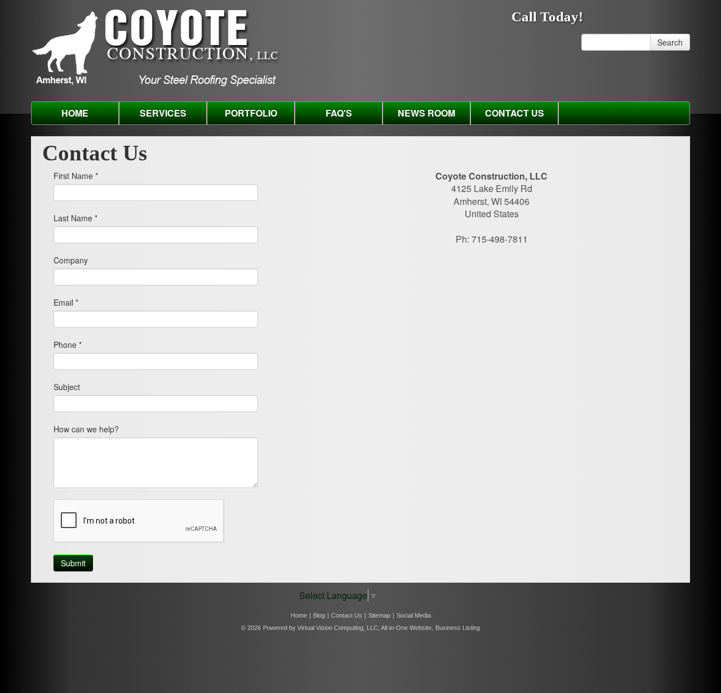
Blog (319, 615)
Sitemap (379, 615)
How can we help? (86, 429)
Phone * (68, 344)
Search (670, 42)
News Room (426, 112)
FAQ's (339, 112)
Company (71, 260)
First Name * (76, 175)
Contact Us (514, 112)
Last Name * (75, 217)
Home (74, 112)
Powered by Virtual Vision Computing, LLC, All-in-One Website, (348, 627)
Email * (66, 302)
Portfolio (251, 112)
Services (163, 112)
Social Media (414, 615)
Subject (67, 386)
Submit (73, 563)
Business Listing (457, 627)
